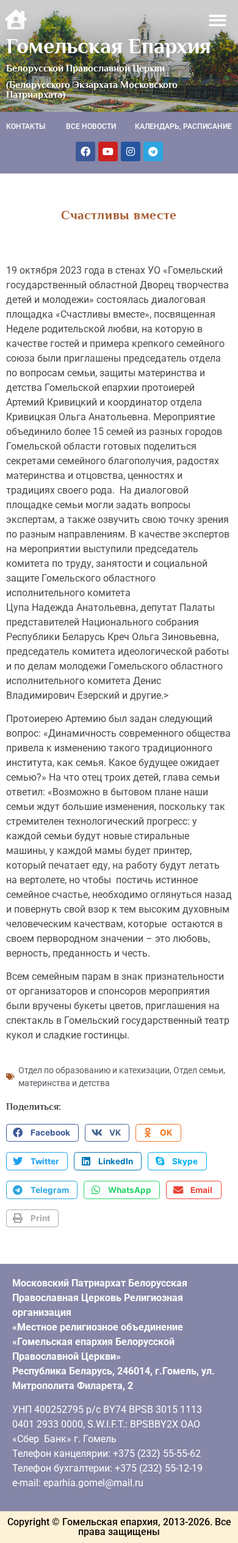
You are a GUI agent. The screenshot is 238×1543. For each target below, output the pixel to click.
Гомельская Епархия (108, 46)
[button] (218, 20)
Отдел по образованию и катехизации (94, 1070)
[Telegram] (153, 151)
